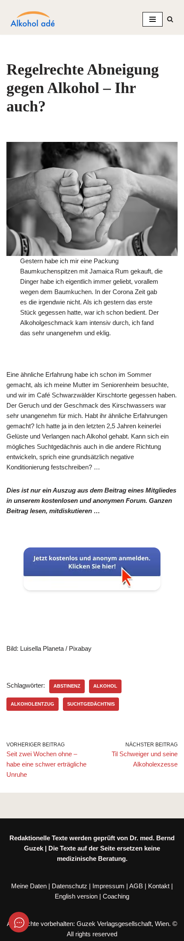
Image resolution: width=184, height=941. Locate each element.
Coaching (116, 896)
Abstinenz (66, 685)
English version (76, 896)
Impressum (108, 886)
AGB (136, 886)
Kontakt (158, 886)
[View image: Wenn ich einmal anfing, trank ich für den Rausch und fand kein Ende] (92, 199)
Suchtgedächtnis (91, 704)
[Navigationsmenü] (152, 19)
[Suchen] (170, 19)
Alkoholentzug (32, 704)
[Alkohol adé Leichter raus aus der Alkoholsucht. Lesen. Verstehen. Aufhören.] (32, 19)
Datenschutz (69, 886)
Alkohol (105, 685)
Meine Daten (29, 886)
